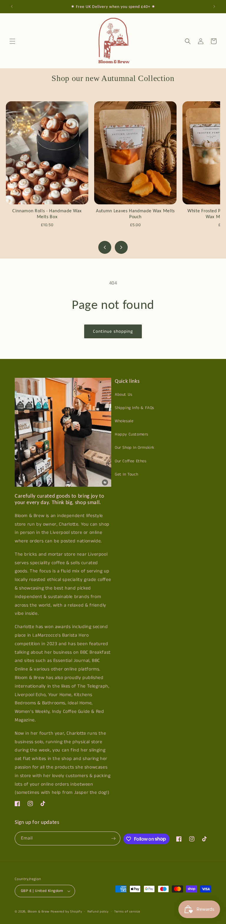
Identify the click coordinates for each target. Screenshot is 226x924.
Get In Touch (126, 474)
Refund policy (98, 911)
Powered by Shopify (66, 911)
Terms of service (127, 911)
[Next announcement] (214, 6)
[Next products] (121, 247)
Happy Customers (131, 434)
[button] (12, 41)
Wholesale (124, 421)
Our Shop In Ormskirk (134, 448)
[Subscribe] (113, 838)
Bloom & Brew (38, 911)
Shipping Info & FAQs (134, 408)
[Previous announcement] (11, 6)
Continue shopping (113, 331)
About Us (123, 395)
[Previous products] (104, 247)
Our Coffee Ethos (131, 461)
